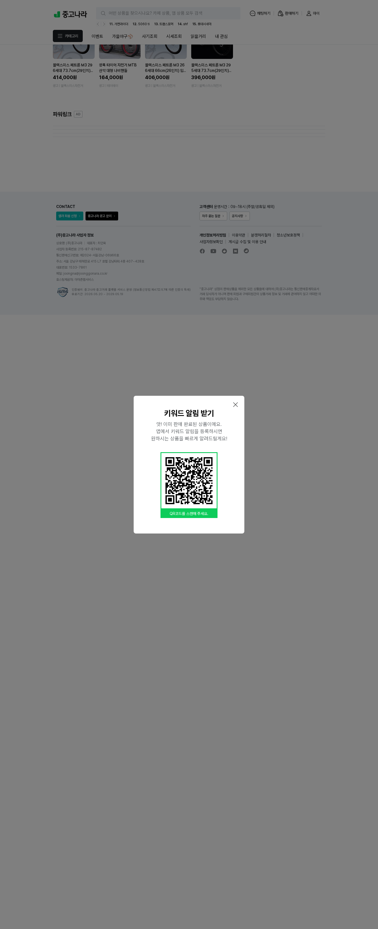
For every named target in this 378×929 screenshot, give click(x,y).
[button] (235, 404)
